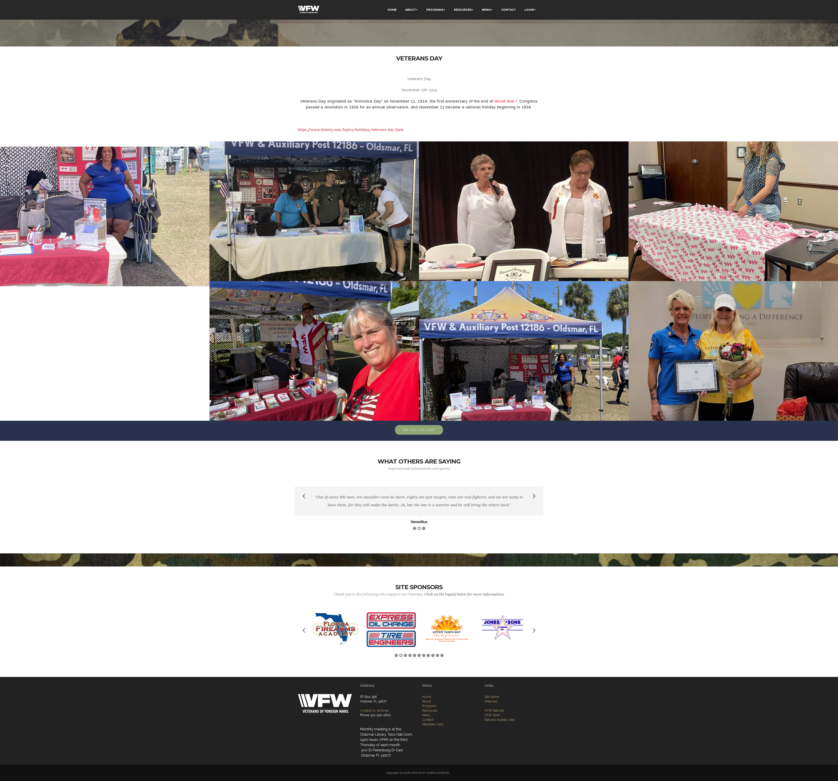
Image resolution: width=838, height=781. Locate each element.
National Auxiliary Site (499, 733)
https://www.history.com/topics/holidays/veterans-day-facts (351, 129)
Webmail (490, 715)
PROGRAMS (434, 9)
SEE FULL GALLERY (419, 429)
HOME (392, 9)
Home (426, 710)
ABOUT (410, 9)
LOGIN (529, 9)
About (426, 715)
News (426, 728)
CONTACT (508, 9)
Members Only (432, 738)
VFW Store (492, 728)
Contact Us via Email (374, 724)
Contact (427, 733)
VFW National (494, 724)
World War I (505, 101)
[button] (304, 495)
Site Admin (492, 710)
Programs (429, 719)
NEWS (486, 9)
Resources (429, 724)
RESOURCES (462, 9)
